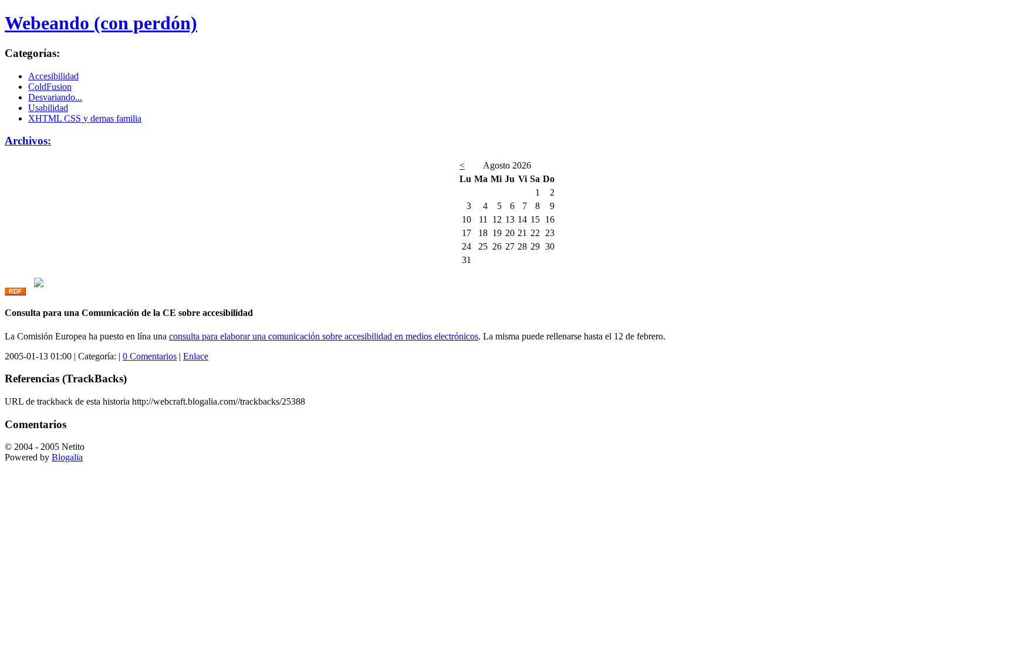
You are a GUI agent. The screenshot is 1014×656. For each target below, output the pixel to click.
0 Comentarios (150, 356)
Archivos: (28, 140)
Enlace (195, 356)
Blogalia (67, 457)
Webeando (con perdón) (101, 22)
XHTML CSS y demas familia (84, 118)
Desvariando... (55, 97)
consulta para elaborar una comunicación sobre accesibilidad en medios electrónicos (323, 336)
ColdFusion (50, 87)
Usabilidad (48, 108)
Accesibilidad (53, 76)
